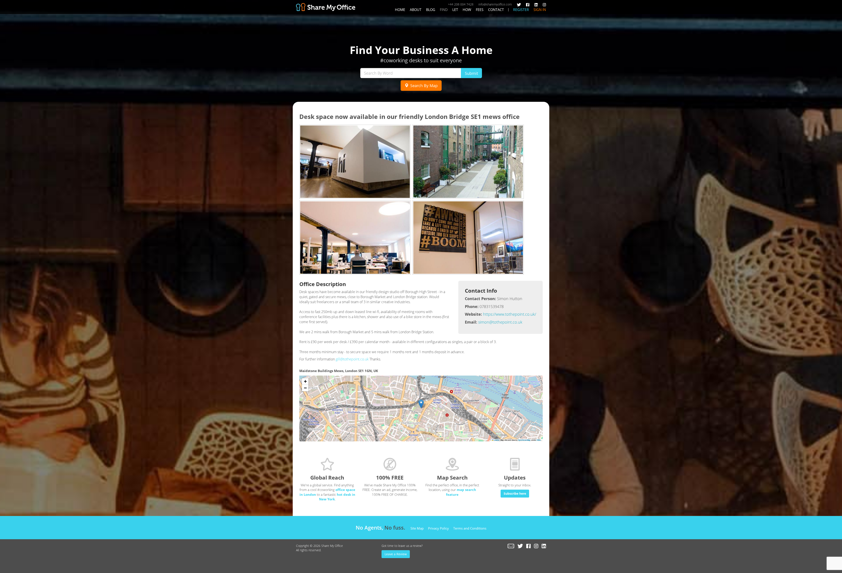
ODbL (539, 440)
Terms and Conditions (469, 528)
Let (455, 9)
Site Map (417, 528)
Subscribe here (515, 493)
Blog (430, 9)
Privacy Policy (438, 528)
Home (400, 9)
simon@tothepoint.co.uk (500, 322)
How (467, 9)
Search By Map (423, 85)
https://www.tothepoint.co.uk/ (509, 314)
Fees (479, 9)
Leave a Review (396, 554)
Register (521, 9)
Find (444, 9)
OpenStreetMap (524, 440)
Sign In (539, 9)
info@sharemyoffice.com (495, 4)
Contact (496, 9)
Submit (471, 73)
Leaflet (496, 440)
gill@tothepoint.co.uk (352, 359)
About (415, 9)
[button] (421, 403)
